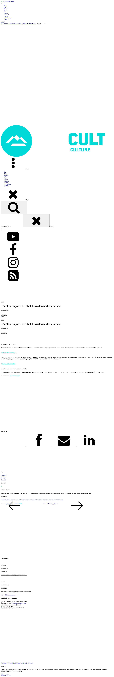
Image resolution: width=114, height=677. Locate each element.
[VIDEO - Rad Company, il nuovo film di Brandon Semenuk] (17, 499)
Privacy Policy (4, 674)
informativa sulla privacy (19, 603)
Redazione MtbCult (5, 489)
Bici (1, 565)
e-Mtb (5, 7)
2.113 (6, 595)
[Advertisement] (51, 404)
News (5, 11)
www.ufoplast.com (15, 375)
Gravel (6, 13)
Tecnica (6, 8)
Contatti (6, 19)
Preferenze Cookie (5, 675)
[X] (13, 446)
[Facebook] (38, 446)
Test (5, 5)
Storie (5, 10)
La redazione (7, 18)
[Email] (64, 446)
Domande (6, 15)
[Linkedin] (89, 446)
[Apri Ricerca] (14, 207)
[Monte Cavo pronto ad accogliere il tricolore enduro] (48, 499)
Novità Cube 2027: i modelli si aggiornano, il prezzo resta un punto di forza (16, 591)
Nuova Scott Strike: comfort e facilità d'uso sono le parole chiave (14, 575)
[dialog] (57, 12)
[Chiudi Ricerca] (36, 220)
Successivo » (12, 595)
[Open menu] (1, 3)
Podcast (6, 16)
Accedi (2, 22)
